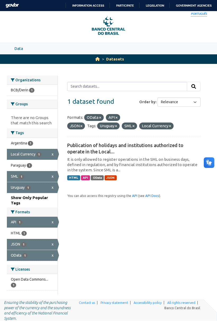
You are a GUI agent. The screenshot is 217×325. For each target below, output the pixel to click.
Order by (147, 102)
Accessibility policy (148, 302)
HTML (73, 177)
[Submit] (194, 86)
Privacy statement (114, 302)
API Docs (152, 195)
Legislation (155, 5)
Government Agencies (194, 5)
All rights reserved (181, 302)
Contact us (87, 302)
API (85, 177)
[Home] (97, 59)
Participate (125, 5)
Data (18, 48)
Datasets (115, 59)
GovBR (12, 5)
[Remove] (100, 117)
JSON (110, 177)
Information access (88, 5)
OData (97, 177)
